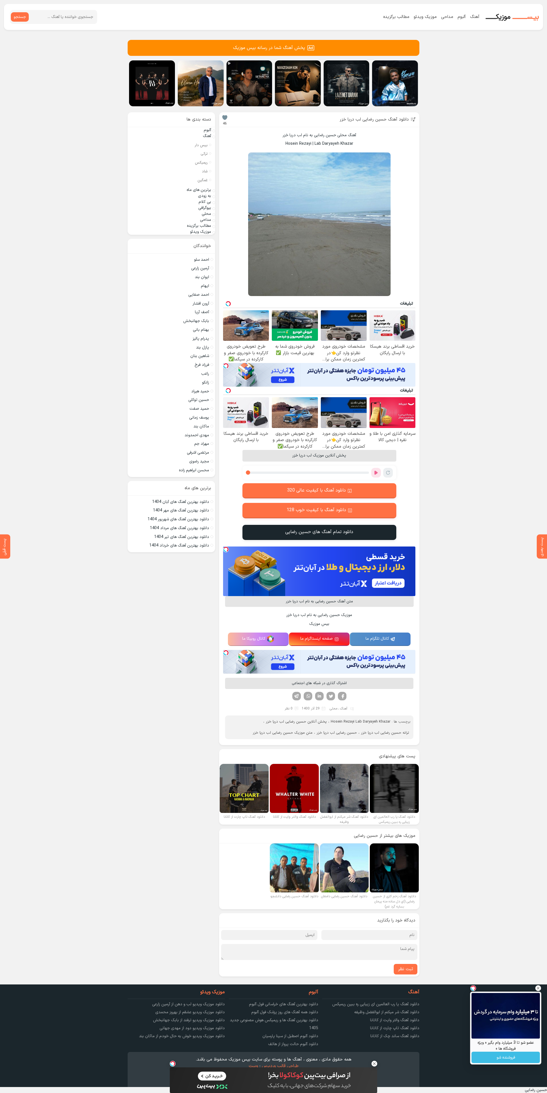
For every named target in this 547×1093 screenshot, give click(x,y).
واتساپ (308, 696)
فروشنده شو (506, 1058)
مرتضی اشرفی (198, 453)
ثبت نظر (405, 969)
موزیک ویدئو (425, 17)
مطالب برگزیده (396, 17)
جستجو (20, 17)
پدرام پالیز (201, 339)
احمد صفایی (198, 295)
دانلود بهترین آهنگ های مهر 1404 (181, 510)
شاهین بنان (199, 356)
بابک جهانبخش (196, 321)
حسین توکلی (198, 400)
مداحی (447, 17)
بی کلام (205, 202)
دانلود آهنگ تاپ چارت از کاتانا (394, 1028)
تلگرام (296, 696)
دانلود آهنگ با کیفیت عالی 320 (316, 490)
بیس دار (201, 145)
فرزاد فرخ (202, 365)
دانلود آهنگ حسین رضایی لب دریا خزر (374, 119)
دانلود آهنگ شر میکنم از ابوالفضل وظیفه (386, 1012)
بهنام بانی (201, 330)
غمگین (202, 180)
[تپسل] (226, 366)
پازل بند (202, 347)
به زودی (204, 196)
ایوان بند (202, 277)
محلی (333, 708)
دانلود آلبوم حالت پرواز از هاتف (293, 1044)
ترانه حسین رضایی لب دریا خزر (385, 733)
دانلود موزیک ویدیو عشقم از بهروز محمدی (190, 1012)
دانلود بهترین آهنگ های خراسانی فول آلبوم (283, 1004)
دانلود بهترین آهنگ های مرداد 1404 (179, 528)
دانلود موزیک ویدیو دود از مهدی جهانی (192, 1028)
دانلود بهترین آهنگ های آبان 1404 (180, 502)
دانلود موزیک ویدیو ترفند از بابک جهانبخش (189, 1020)
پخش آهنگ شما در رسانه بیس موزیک (269, 47)
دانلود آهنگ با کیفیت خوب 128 (316, 510)
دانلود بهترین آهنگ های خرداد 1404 (179, 545)
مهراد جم (201, 444)
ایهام (205, 286)
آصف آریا (202, 312)
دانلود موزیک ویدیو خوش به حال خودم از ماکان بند (182, 1036)
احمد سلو (201, 260)
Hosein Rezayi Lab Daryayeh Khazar (360, 722)
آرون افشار (201, 304)
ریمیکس (201, 163)
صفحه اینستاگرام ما (316, 639)
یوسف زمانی (199, 418)
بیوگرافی (204, 208)
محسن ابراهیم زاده (194, 470)
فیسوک (342, 696)
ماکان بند (201, 426)
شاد (205, 171)
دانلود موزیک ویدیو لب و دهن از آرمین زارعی (188, 1004)
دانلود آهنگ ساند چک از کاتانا (394, 1036)
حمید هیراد (200, 391)
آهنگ (474, 17)
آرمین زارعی (200, 268)
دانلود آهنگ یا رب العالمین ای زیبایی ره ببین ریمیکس (375, 1004)
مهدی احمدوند (197, 435)
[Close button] (538, 988)
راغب (205, 374)
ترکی (204, 154)
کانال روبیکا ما (254, 639)
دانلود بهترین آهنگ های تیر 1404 (181, 537)
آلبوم (462, 17)
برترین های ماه (199, 190)
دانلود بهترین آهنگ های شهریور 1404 (178, 519)
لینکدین (319, 696)
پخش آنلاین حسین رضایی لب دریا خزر (296, 722)
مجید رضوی (199, 461)
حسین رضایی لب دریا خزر (337, 733)
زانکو (205, 383)
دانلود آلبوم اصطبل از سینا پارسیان (290, 1036)
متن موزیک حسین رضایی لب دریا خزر (283, 733)
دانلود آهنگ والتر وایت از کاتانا (394, 1020)
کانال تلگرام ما (377, 639)
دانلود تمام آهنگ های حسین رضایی (319, 532)
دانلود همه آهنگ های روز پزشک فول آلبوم (284, 1012)
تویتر (330, 696)
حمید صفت (199, 409)
